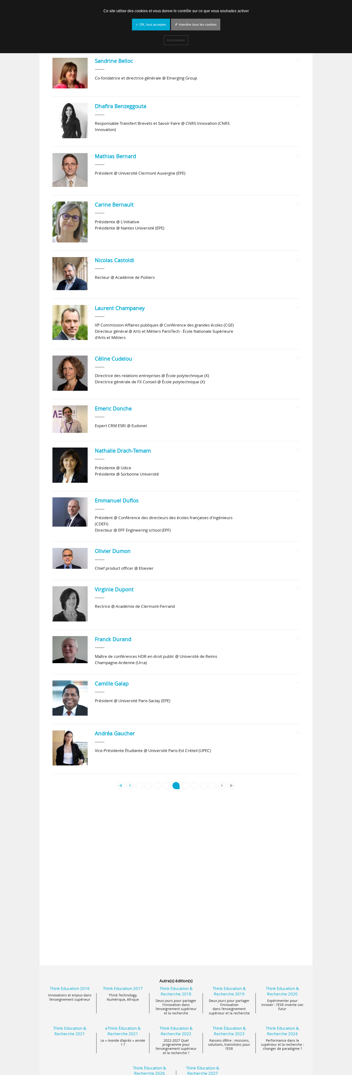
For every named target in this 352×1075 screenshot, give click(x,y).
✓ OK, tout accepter (151, 24)
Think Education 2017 (123, 988)
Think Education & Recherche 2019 (229, 991)
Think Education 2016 (70, 988)
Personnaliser (176, 40)
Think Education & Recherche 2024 (282, 1030)
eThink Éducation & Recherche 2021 (123, 1030)
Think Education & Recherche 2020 (282, 991)
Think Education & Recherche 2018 (176, 991)
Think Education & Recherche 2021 (69, 1030)
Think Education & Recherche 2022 (176, 1030)
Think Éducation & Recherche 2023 (229, 1030)
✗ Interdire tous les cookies (195, 24)
